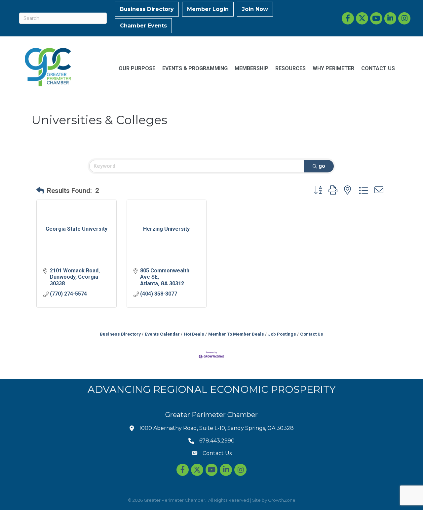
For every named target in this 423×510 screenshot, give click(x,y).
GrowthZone (281, 500)
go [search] (322, 166)
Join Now (255, 9)
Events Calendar (162, 334)
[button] (40, 191)
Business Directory (147, 9)
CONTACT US (378, 68)
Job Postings (282, 334)
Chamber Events (143, 26)
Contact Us (311, 334)
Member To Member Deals (236, 334)
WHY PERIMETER (333, 68)
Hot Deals (194, 334)
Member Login (208, 9)
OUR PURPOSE (137, 68)
